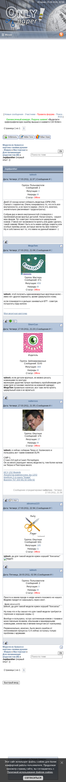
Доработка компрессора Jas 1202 (20, 475)
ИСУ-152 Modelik (12, 472)
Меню (8, 34)
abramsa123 (33, 503)
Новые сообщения (14, 114)
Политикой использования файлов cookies (30, 772)
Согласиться (33, 778)
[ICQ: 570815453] (12, 321)
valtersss (33, 401)
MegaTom (33, 246)
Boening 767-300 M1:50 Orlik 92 (19, 480)
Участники (30, 114)
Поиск (59, 114)
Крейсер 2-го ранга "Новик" (17, 477)
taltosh (33, 174)
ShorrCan (33, 324)
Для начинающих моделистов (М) (12, 153)
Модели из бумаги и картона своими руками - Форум (15, 147)
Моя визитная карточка (15, 313)
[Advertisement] (33, 75)
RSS (60, 117)
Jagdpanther (9, 157)
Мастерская (19, 150)
